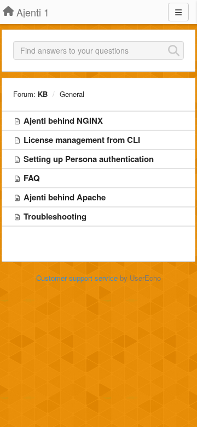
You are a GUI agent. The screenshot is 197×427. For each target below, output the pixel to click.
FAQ (32, 178)
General (72, 94)
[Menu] (178, 12)
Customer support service (77, 278)
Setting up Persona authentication (89, 159)
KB (43, 94)
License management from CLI (82, 140)
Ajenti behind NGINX (63, 120)
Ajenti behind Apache (65, 197)
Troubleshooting (55, 216)
